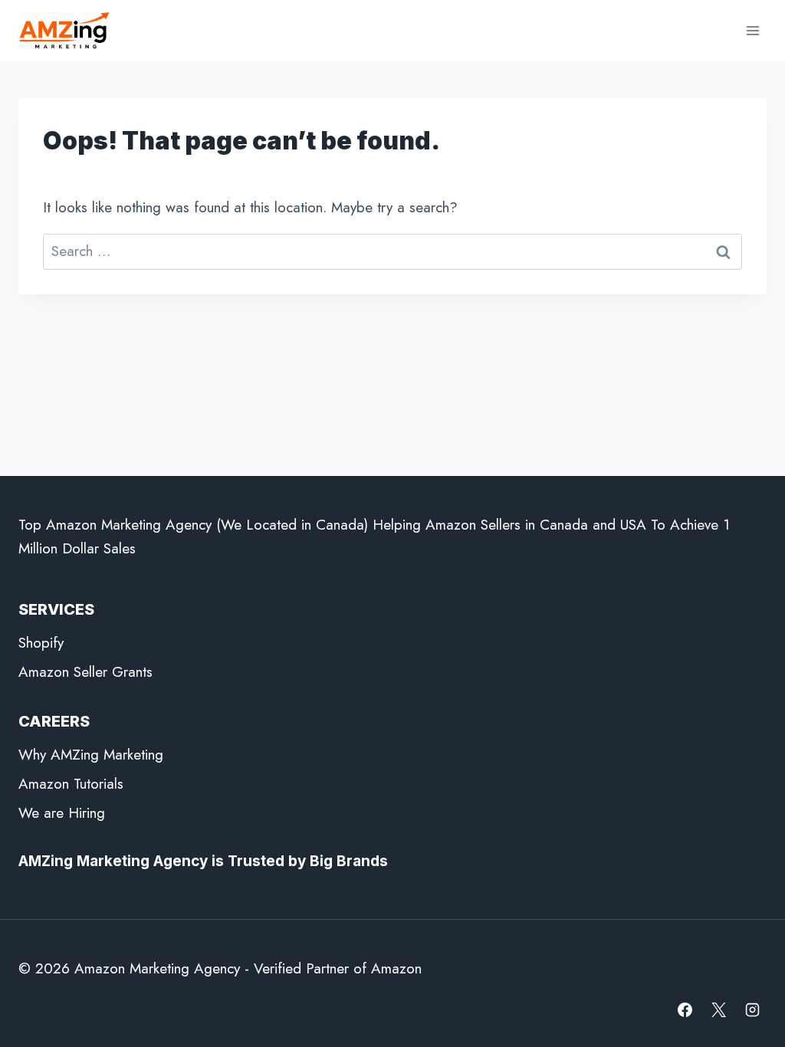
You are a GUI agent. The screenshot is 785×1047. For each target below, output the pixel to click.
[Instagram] (752, 1009)
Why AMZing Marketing (90, 754)
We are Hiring (61, 812)
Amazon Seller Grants (85, 671)
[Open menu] (752, 30)
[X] (718, 1009)
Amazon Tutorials (70, 783)
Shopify (41, 642)
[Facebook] (685, 1009)
